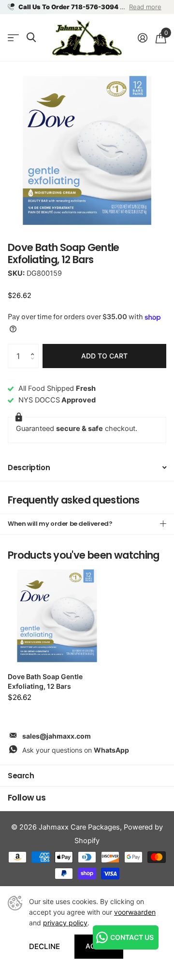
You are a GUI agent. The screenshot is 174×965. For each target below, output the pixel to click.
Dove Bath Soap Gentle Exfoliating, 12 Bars (45, 681)
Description (29, 467)
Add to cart (104, 356)
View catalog (13, 38)
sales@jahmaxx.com (56, 736)
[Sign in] (142, 37)
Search (21, 776)
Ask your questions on (75, 750)
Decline (44, 946)
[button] (35, 347)
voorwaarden (135, 912)
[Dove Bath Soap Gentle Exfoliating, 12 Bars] (57, 615)
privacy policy (65, 923)
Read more (145, 7)
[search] (31, 37)
